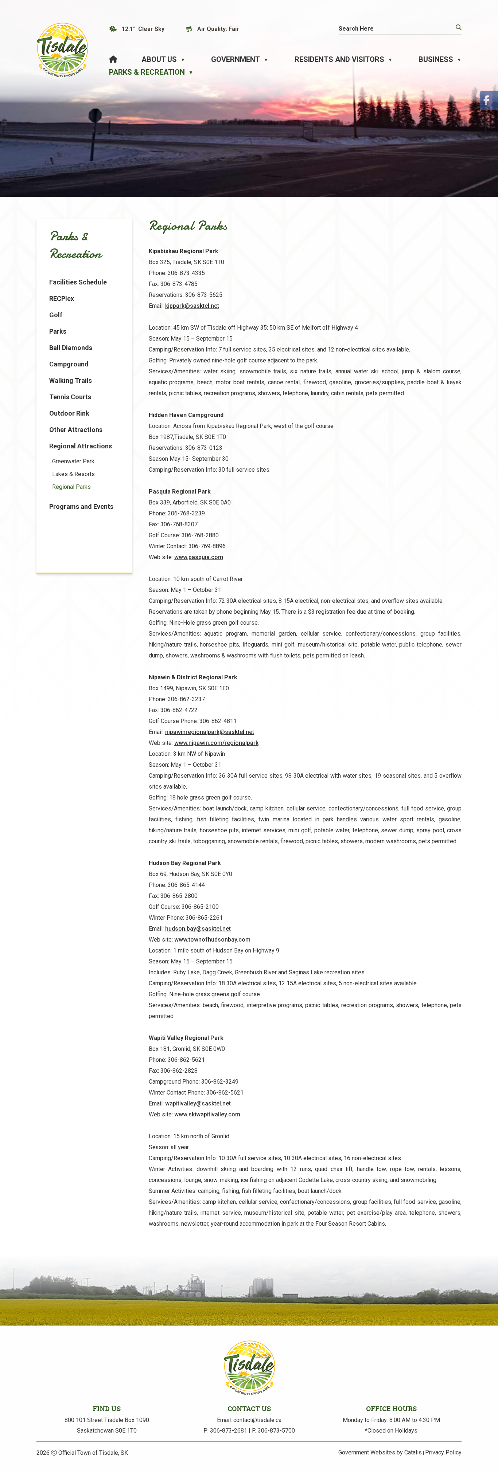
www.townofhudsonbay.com (212, 939)
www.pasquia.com (198, 557)
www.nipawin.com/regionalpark (216, 742)
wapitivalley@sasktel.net (198, 1103)
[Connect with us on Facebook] (489, 100)
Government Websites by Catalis (380, 1452)
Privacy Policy (443, 1452)
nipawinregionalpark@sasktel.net (209, 731)
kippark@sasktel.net (192, 305)
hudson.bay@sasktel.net (198, 928)
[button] (458, 27)
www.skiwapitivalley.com (207, 1114)
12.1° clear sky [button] (143, 28)
